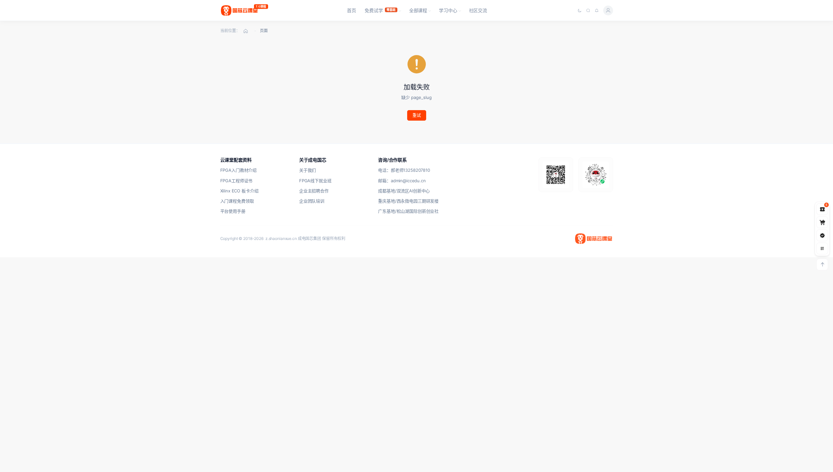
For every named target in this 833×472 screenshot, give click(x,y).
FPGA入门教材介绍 (238, 170)
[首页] (245, 30)
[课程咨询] (822, 248)
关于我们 (307, 170)
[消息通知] (597, 10)
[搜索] (588, 10)
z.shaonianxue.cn (281, 238)
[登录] (608, 10)
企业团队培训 (311, 201)
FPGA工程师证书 (236, 180)
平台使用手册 (232, 211)
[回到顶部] (822, 264)
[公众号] (822, 235)
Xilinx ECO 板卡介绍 (239, 190)
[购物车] (822, 222)
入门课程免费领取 (237, 201)
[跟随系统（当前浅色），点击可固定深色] (580, 10)
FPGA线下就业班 (315, 180)
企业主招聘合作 (314, 190)
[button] (382, 10)
